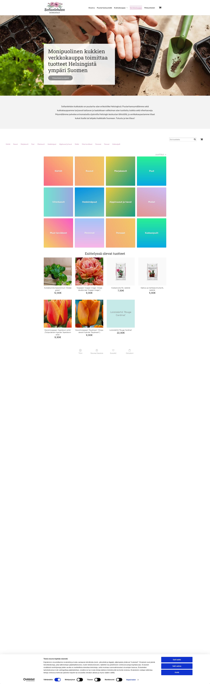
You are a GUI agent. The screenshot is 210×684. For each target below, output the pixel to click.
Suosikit (113, 353)
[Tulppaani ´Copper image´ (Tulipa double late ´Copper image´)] (89, 271)
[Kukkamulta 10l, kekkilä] (121, 271)
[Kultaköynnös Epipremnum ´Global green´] (58, 271)
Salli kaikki (177, 660)
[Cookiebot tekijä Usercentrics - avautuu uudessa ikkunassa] (29, 679)
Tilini (80, 353)
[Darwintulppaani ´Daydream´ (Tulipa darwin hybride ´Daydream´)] (89, 314)
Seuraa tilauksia (97, 353)
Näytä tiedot (131, 680)
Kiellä (177, 672)
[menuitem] (92, 8)
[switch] (80, 679)
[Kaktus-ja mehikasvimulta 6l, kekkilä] (152, 271)
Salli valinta (176, 666)
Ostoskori (129, 353)
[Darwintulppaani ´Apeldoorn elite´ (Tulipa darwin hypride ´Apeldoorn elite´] (58, 314)
